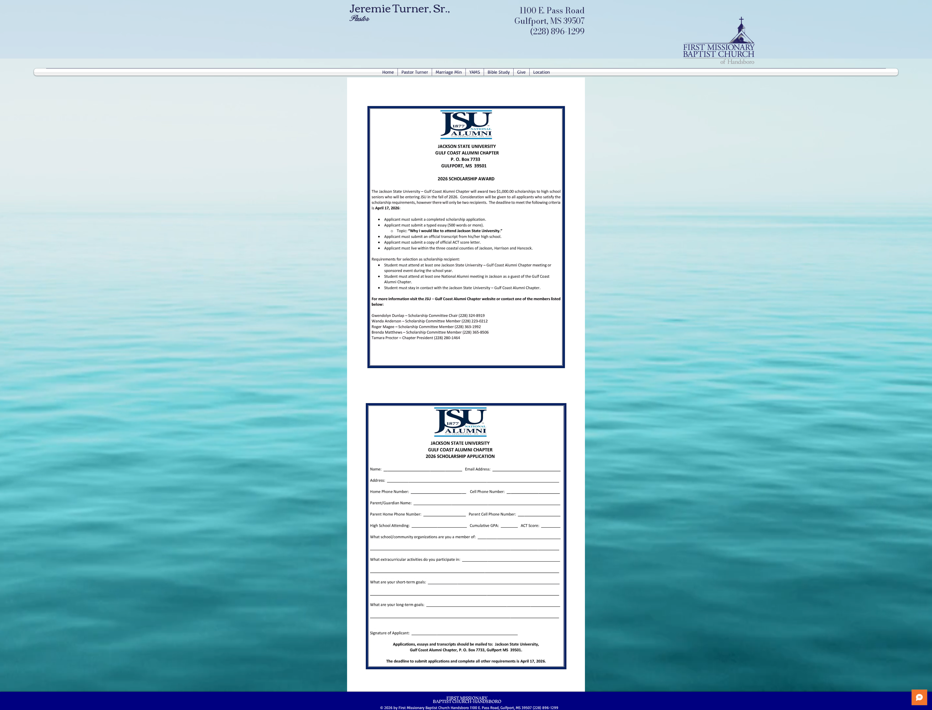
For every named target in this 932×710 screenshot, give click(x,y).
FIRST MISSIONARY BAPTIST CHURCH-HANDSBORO (467, 699)
